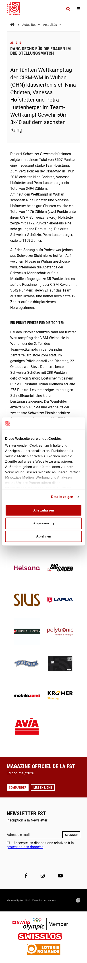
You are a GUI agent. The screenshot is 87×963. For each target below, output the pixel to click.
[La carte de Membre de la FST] (60, 664)
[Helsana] (27, 568)
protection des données (25, 847)
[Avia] (27, 727)
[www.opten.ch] (78, 900)
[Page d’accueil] (16, 9)
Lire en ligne (42, 787)
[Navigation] (78, 9)
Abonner (71, 835)
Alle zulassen (43, 510)
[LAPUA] (60, 600)
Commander (17, 787)
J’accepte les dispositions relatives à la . (40, 845)
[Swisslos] (43, 937)
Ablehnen (43, 536)
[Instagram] (42, 876)
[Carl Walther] (27, 664)
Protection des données (44, 900)
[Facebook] (26, 876)
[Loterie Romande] (43, 950)
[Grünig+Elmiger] (27, 632)
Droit (27, 900)
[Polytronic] (60, 632)
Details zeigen (62, 497)
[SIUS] (27, 600)
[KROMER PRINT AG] (60, 696)
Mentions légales (15, 900)
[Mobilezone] (27, 696)
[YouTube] (60, 876)
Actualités (29, 24)
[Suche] (68, 9)
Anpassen (41, 523)
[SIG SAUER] (60, 568)
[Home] (12, 24)
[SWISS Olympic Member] (43, 924)
